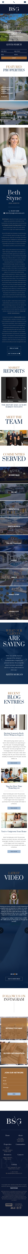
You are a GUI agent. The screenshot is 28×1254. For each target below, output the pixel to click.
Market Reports (7, 1157)
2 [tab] (13, 974)
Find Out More (14, 348)
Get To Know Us (13, 353)
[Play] (14, 897)
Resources (7, 1155)
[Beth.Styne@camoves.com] (25, 2)
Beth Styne (5, 219)
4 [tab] (17, 974)
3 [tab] (14, 974)
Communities (20, 1144)
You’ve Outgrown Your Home (14, 831)
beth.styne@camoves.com (8, 1196)
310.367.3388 (15, 211)
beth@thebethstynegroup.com (14, 1173)
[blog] (14, 722)
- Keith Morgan (14, 674)
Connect (20, 1155)
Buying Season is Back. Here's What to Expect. (14, 734)
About (20, 1136)
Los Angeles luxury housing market (12, 225)
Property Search (7, 1150)
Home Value (7, 1151)
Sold (7, 1149)
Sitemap (8, 1186)
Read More (16, 763)
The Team (20, 1138)
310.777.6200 (15, 1172)
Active (7, 1147)
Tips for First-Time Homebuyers (14, 787)
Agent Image (14, 1188)
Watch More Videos (14, 979)
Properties (7, 1144)
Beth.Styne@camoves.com (15, 213)
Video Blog (20, 1141)
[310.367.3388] (14, 2)
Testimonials (20, 1140)
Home (7, 1136)
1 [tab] (11, 974)
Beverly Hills (18, 317)
